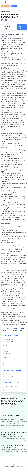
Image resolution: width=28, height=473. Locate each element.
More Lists (5, 6)
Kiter (13, 6)
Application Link (8, 27)
